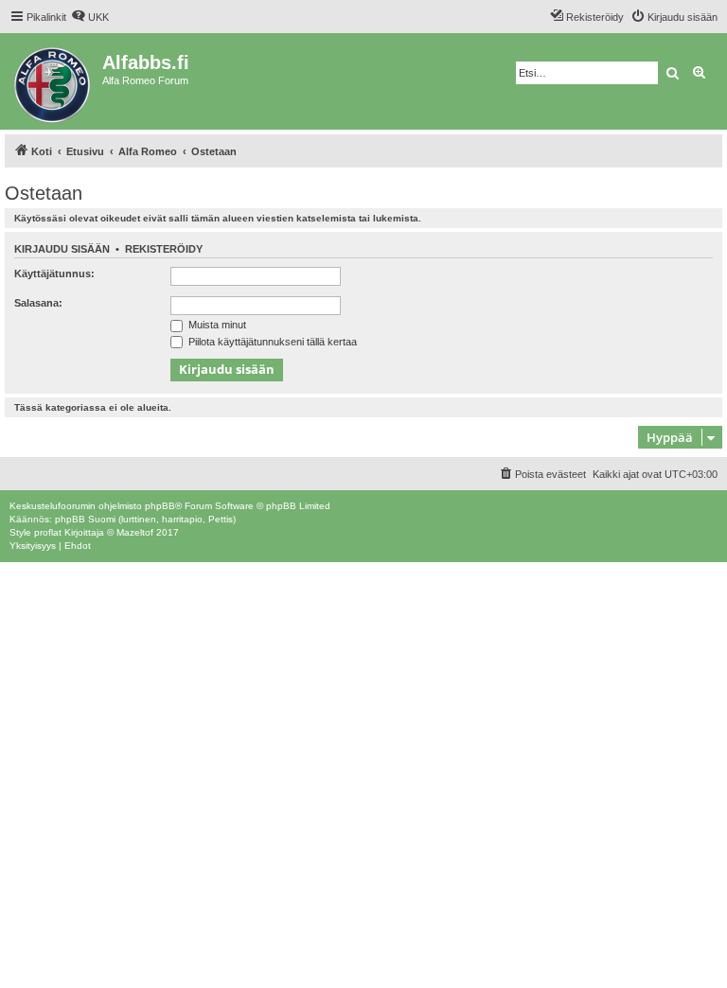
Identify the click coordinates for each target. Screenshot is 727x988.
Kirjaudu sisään (62, 249)
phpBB (160, 506)
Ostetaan (43, 193)
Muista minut (216, 324)
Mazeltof (134, 532)
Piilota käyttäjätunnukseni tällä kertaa (271, 341)
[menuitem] (90, 17)
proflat (48, 532)
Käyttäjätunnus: (54, 273)
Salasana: (38, 303)
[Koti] (53, 81)
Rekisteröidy (164, 249)
